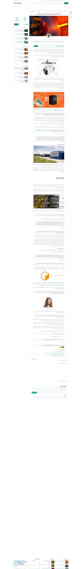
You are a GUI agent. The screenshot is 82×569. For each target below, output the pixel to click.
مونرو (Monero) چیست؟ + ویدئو (58, 351)
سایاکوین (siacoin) (36, 189)
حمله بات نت (58, 285)
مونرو (61, 79)
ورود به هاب (16, 24)
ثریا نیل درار (49, 38)
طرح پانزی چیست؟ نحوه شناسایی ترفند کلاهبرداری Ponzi (19, 57)
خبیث (39, 214)
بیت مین (60, 360)
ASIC (46, 55)
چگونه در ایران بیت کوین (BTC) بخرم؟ (19, 61)
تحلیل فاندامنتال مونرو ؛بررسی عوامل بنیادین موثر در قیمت (54, 353)
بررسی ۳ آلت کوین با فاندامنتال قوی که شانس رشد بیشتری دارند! (19, 42)
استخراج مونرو (42, 84)
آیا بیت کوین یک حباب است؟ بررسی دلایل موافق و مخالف (19, 73)
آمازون (48, 130)
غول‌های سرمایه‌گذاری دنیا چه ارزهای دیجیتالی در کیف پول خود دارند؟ (19, 31)
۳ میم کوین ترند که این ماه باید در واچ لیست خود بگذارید (19, 34)
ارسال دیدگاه (34, 392)
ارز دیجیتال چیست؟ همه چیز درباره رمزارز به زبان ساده (19, 49)
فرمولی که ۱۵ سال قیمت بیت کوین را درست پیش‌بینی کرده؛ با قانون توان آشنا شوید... (19, 68)
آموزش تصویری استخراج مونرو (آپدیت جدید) (57, 355)
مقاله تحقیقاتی (62, 312)
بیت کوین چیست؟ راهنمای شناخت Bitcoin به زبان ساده (19, 53)
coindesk (61, 347)
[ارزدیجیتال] (18, 3)
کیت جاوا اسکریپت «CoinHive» (55, 282)
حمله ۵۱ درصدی (45, 130)
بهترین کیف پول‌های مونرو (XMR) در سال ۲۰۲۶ (56, 354)
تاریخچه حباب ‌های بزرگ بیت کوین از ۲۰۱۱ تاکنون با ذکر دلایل (19, 77)
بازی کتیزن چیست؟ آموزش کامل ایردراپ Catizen (19, 81)
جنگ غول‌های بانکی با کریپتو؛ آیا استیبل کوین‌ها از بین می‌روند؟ (19, 38)
